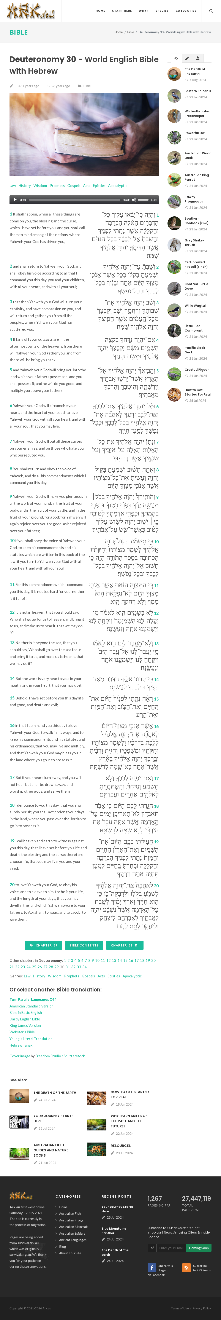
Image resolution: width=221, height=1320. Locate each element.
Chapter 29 (45, 945)
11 (103, 960)
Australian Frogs (71, 1220)
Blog (62, 1246)
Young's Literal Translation (30, 1038)
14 (120, 960)
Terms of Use (180, 1308)
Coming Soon (199, 1248)
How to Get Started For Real (198, 392)
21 (11, 967)
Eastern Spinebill (198, 91)
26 (40, 967)
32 (73, 967)
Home (119, 32)
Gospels (74, 185)
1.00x (154, 200)
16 (131, 960)
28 (51, 967)
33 (79, 967)
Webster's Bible (22, 1032)
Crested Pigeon (197, 369)
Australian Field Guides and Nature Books (50, 1150)
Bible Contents (84, 945)
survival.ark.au (28, 1243)
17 (136, 960)
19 (148, 960)
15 (125, 960)
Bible (18, 32)
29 (56, 967)
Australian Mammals (73, 1227)
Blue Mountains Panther (114, 1230)
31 (68, 967)
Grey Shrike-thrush (194, 242)
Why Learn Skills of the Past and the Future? (129, 1121)
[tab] (176, 58)
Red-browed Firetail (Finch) (196, 264)
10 (97, 960)
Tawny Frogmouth (194, 199)
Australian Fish (70, 1213)
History (25, 185)
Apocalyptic (117, 185)
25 (34, 967)
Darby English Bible (24, 1019)
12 (108, 960)
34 (84, 967)
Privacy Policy (202, 1308)
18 (142, 960)
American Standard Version (31, 1006)
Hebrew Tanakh (22, 1045)
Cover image (19, 1056)
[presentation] (176, 58)
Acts (86, 185)
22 (17, 967)
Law (12, 185)
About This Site (70, 1253)
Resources (121, 1145)
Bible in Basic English (25, 1012)
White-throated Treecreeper (197, 113)
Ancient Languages (73, 1240)
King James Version (25, 1025)
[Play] (15, 200)
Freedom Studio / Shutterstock (60, 1056)
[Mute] (134, 200)
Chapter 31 (122, 945)
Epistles (99, 185)
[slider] (144, 199)
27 (45, 967)
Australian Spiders (72, 1233)
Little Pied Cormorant (194, 328)
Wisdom (40, 185)
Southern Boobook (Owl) (197, 220)
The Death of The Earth (54, 1092)
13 (114, 960)
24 (28, 967)
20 (153, 960)
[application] (84, 199)
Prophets (57, 185)
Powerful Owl (195, 133)
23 (23, 967)
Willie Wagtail (196, 305)
